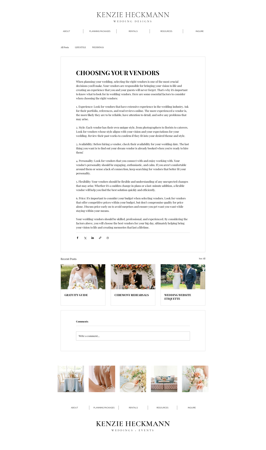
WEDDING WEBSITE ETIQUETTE (177, 297)
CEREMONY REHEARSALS (132, 295)
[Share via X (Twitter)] (85, 237)
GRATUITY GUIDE (76, 295)
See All (202, 258)
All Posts (65, 47)
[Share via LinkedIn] (92, 237)
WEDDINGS (98, 47)
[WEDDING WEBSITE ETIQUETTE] (183, 276)
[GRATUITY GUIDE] (83, 276)
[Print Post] (107, 237)
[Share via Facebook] (77, 237)
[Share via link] (100, 237)
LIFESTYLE (80, 47)
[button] (66, 31)
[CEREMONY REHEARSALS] (133, 276)
